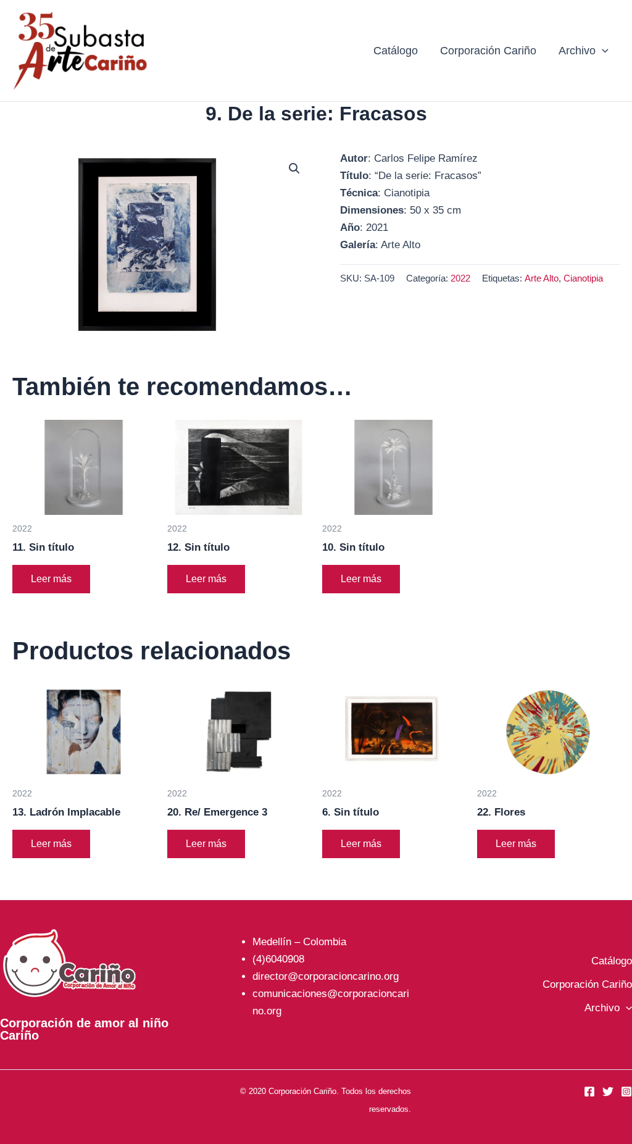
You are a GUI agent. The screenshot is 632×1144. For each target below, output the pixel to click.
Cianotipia (583, 278)
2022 (460, 278)
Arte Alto (542, 278)
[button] (602, 50)
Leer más (51, 579)
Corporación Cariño (488, 50)
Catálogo (395, 50)
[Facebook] (589, 1091)
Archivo (577, 50)
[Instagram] (626, 1091)
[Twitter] (607, 1091)
